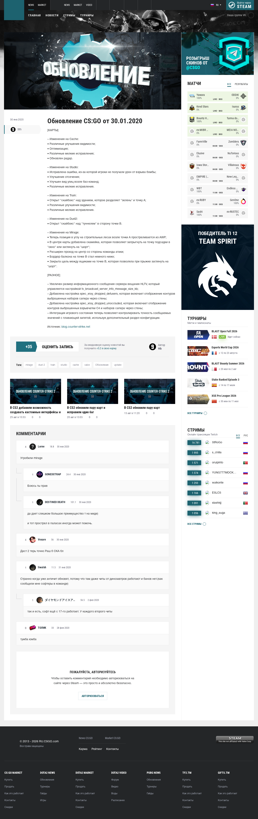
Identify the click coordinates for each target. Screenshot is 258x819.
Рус (246, 435)
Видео (114, 787)
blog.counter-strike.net (75, 327)
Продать (9, 787)
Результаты (241, 84)
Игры (43, 800)
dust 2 (41, 365)
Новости (52, 15)
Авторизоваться (93, 696)
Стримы (69, 15)
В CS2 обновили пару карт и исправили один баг (86, 410)
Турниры (87, 15)
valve (87, 365)
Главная (34, 15)
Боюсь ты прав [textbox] (37, 486)
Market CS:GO (112, 738)
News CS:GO (86, 738)
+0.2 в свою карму (106, 348)
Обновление (101, 365)
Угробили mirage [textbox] (31, 458)
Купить (8, 780)
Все (229, 84)
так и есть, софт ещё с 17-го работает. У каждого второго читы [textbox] (69, 611)
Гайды (43, 793)
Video (89, 5)
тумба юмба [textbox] (28, 639)
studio (64, 365)
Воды (114, 793)
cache (76, 365)
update (117, 365)
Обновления (47, 780)
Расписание (118, 800)
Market (42, 5)
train (53, 365)
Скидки (8, 807)
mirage (29, 365)
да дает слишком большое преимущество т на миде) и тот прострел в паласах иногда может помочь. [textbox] (62, 519)
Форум (115, 780)
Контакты (112, 749)
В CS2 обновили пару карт (142, 408)
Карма (83, 749)
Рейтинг (97, 749)
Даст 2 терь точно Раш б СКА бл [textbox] (41, 551)
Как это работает (14, 793)
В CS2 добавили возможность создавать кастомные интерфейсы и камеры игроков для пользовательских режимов (35, 410)
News (31, 5)
